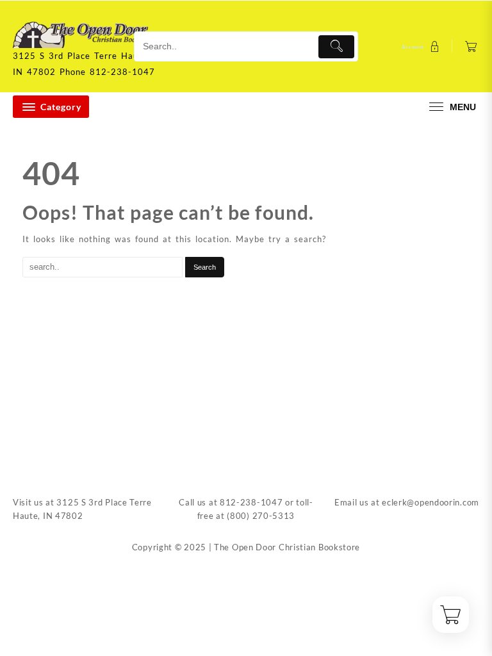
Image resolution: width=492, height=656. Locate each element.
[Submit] (336, 46)
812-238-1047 (251, 502)
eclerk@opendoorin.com (430, 502)
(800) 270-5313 (261, 516)
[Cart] (471, 46)
